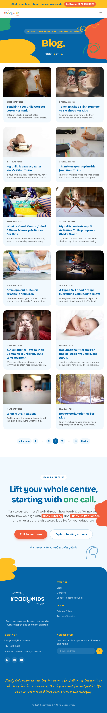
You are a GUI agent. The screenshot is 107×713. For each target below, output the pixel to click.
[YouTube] (22, 660)
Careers (61, 592)
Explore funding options (71, 534)
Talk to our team (31, 534)
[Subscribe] (99, 651)
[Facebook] (7, 660)
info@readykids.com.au (17, 640)
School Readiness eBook (70, 597)
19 (76, 441)
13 (62, 441)
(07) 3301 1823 (12, 646)
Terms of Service (66, 616)
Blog (59, 587)
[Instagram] (14, 660)
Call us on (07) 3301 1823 (80, 4)
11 (49, 441)
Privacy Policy (64, 611)
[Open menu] (101, 13)
